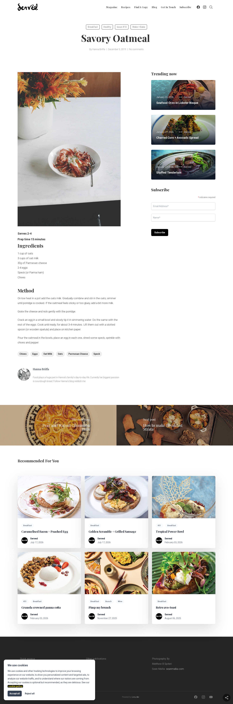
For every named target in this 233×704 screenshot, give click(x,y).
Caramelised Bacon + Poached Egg (44, 531)
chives (23, 354)
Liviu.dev (135, 697)
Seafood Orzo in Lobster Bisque (177, 102)
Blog (154, 7)
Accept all (15, 693)
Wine (120, 601)
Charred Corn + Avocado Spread (177, 137)
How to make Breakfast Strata (162, 427)
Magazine (111, 7)
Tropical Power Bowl (170, 531)
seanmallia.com (175, 668)
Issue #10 (122, 27)
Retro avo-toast (166, 607)
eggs (35, 354)
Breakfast (93, 27)
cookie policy (15, 686)
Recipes (125, 7)
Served (34, 538)
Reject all (30, 693)
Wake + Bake (138, 27)
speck (97, 354)
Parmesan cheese (78, 354)
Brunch (108, 601)
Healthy (107, 27)
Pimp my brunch (100, 607)
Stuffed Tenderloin (168, 172)
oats (60, 354)
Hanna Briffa (98, 49)
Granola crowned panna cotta (41, 607)
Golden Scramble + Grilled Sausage (112, 531)
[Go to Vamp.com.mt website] (100, 668)
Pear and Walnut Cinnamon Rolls (66, 427)
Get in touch (168, 7)
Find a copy (141, 7)
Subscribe (185, 7)
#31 (159, 525)
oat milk (47, 354)
